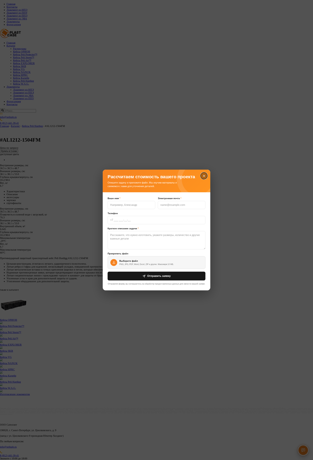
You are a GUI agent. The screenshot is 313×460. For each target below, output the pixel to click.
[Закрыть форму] (204, 176)
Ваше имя (114, 198)
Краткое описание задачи (123, 228)
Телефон (113, 213)
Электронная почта (169, 198)
